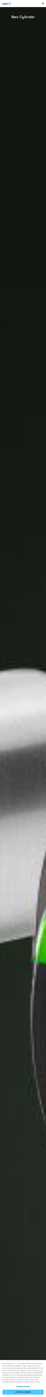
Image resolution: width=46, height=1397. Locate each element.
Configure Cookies (23, 1386)
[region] (23, 1378)
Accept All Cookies (23, 1392)
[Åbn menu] (43, 3)
